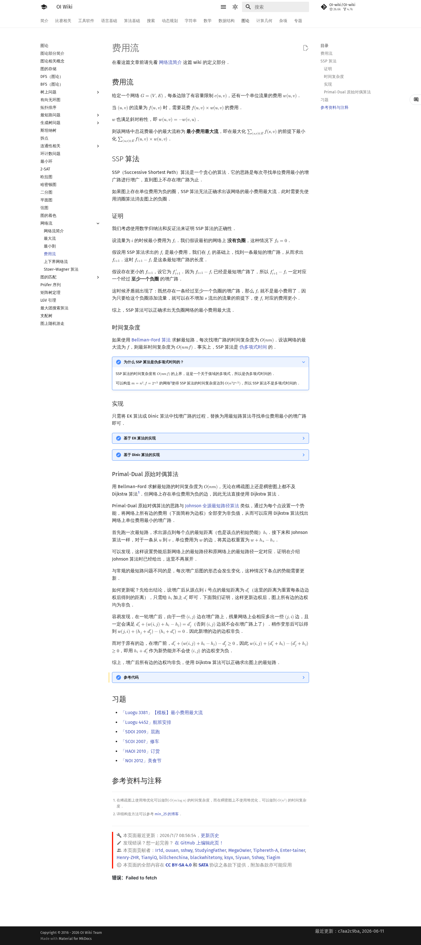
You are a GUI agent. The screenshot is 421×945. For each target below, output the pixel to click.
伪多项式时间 (253, 347)
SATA (203, 865)
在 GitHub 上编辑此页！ (199, 843)
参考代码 (131, 677)
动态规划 (170, 20)
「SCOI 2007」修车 (140, 741)
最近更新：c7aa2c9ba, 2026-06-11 (349, 931)
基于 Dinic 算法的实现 (142, 455)
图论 (245, 20)
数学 (208, 20)
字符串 (191, 20)
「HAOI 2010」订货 (140, 751)
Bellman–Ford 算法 (151, 340)
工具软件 (86, 20)
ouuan (172, 850)
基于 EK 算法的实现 (140, 438)
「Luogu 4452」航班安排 (146, 722)
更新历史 (210, 835)
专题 (298, 20)
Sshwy (258, 857)
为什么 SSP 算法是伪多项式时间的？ (154, 362)
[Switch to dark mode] (235, 7)
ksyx (228, 857)
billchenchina (173, 857)
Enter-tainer (292, 850)
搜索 (151, 20)
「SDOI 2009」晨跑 (140, 731)
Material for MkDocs (75, 938)
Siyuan (242, 857)
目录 (324, 45)
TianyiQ (149, 857)
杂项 (283, 20)
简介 (44, 20)
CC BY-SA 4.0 (179, 865)
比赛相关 (63, 20)
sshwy (186, 850)
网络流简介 (170, 62)
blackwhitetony (206, 857)
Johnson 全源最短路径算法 (212, 505)
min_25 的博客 (167, 814)
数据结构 (227, 20)
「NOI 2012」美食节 (141, 760)
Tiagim (273, 857)
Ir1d (159, 850)
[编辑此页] (305, 48)
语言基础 (109, 20)
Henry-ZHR (128, 857)
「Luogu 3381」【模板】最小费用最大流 (162, 712)
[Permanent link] (138, 82)
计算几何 (264, 20)
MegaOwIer (239, 850)
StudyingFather (210, 850)
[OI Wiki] (44, 7)
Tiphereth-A (265, 850)
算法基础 (132, 20)
